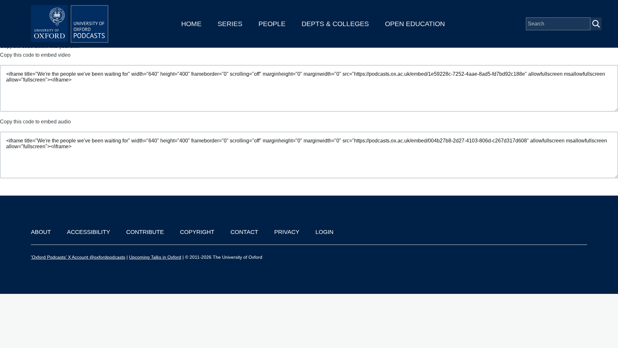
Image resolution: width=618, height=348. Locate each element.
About (41, 232)
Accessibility (88, 232)
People (272, 23)
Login (324, 232)
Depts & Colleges (335, 23)
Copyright (197, 232)
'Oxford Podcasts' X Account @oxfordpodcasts (78, 257)
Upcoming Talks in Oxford (155, 257)
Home (191, 23)
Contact (244, 232)
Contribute (145, 232)
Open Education (415, 23)
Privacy (286, 232)
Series (230, 23)
